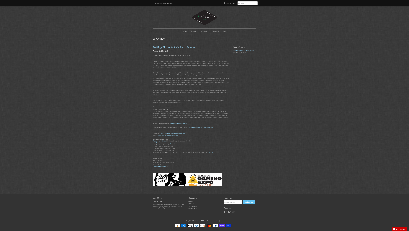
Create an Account (166, 3)
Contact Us (400, 229)
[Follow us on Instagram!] (233, 212)
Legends (216, 31)
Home (185, 31)
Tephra (193, 31)
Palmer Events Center (159, 141)
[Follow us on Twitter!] (229, 212)
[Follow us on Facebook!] (225, 212)
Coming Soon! (192, 206)
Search (190, 201)
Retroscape (205, 31)
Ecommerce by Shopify (213, 221)
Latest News (158, 198)
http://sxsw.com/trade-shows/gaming (164, 143)
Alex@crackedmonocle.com (161, 166)
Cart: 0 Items (230, 3)
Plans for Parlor (158, 201)
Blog (224, 31)
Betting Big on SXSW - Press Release (174, 47)
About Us (191, 203)
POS (202, 221)
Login (156, 3)
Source (210, 152)
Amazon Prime (192, 208)
